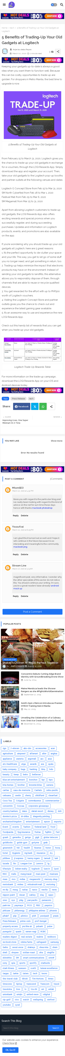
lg (48, 863)
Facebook (23, 406)
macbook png (20, 547)
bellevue (36, 774)
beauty (6, 774)
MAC (5, 874)
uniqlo (19, 994)
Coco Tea (7, 801)
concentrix (8, 806)
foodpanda (8, 832)
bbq (43, 769)
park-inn (6, 905)
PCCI (29, 905)
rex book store (9, 942)
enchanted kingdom (12, 822)
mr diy (5, 890)
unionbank (7, 994)
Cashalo (38, 790)
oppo (50, 895)
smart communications (33, 958)
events (15, 827)
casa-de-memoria (21, 790)
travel (56, 984)
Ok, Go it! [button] (10, 1050)
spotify (33, 963)
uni (42, 989)
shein (55, 947)
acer (53, 748)
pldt (34, 916)
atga (23, 764)
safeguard (41, 942)
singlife (50, 952)
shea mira (43, 947)
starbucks (45, 963)
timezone (7, 984)
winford (50, 1000)
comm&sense (34, 801)
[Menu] (4, 4)
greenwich (7, 848)
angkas (54, 753)
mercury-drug (50, 879)
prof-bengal (41, 921)
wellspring (38, 1000)
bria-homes (8, 785)
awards (33, 764)
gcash (5, 837)
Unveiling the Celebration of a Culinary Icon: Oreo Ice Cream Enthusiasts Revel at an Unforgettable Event (42, 720)
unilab (51, 989)
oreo (5, 900)
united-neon (32, 994)
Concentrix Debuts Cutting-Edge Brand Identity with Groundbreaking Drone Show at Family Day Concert (42, 677)
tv (25, 989)
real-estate (26, 937)
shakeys (31, 947)
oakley (32, 895)
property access (10, 926)
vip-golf (7, 1000)
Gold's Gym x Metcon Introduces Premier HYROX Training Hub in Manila (41, 704)
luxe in (47, 869)
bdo (51, 769)
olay (42, 895)
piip (15, 916)
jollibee (6, 858)
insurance (41, 853)
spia (13, 963)
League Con (26, 863)
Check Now (8, 1043)
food (52, 827)
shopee (15, 952)
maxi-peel (40, 874)
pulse (49, 926)
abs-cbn (27, 748)
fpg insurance (24, 832)
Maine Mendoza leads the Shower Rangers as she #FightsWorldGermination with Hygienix (42, 691)
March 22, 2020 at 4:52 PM (22, 491)
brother (21, 785)
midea (20, 884)
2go (4, 748)
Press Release (18, 398)
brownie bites (35, 785)
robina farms (26, 942)
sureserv (22, 968)
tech (12, 28)
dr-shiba (25, 816)
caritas (6, 790)
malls (13, 874)
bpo (51, 780)
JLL (51, 853)
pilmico (24, 916)
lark (56, 858)
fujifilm (48, 832)
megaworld (35, 879)
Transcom (44, 984)
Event (5, 827)
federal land (40, 827)
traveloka (7, 989)
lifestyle (7, 869)
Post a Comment (32, 611)
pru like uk (27, 926)
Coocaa (20, 806)
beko (25, 774)
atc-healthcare (10, 764)
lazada (6, 863)
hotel (5, 853)
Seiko (5, 947)
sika (41, 952)
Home (4, 28)
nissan (22, 895)
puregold (7, 932)
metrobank (8, 884)
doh (60, 811)
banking (33, 769)
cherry (28, 795)
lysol (56, 869)
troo (18, 989)
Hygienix (16, 853)
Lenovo (39, 863)
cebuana (7, 795)
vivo (17, 1000)
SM (17, 958)
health (27, 848)
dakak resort (37, 811)
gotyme (35, 843)
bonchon (33, 780)
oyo (13, 900)
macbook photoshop (42, 508)
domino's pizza (10, 816)
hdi (18, 848)
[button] (54, 4)
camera (49, 785)
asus (50, 759)
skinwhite (7, 958)
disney (50, 811)
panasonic (46, 900)
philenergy (20, 911)
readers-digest (10, 937)
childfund (39, 795)
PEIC (38, 905)
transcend (31, 984)
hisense (37, 848)
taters (26, 973)
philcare (6, 911)
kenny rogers (34, 858)
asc (42, 759)
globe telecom (51, 837)
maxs (5, 879)
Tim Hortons (38, 979)
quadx (18, 932)
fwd (57, 832)
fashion (26, 827)
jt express (18, 858)
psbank (39, 926)
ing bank (28, 853)
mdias (22, 879)
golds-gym (22, 843)
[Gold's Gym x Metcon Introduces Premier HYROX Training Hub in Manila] (10, 707)
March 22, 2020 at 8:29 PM (22, 530)
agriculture (8, 753)
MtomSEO (18, 487)
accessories (41, 748)
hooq (57, 848)
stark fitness (8, 968)
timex (50, 979)
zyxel (17, 1005)
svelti (33, 968)
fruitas (38, 832)
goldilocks (8, 843)
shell (5, 952)
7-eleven (15, 748)
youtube (7, 1005)
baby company (10, 769)
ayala (50, 764)
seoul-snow (17, 947)
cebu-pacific (52, 790)
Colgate (20, 801)
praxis (56, 916)
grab (45, 843)
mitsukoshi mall (34, 884)
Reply (16, 515)
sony (5, 963)
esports (57, 822)
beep (16, 774)
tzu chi (34, 989)
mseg (15, 890)
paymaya (19, 905)
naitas (25, 890)
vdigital (46, 994)
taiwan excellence (49, 968)
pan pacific (32, 900)
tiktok (25, 979)
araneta (20, 759)
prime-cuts (25, 921)
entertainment (33, 822)
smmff (51, 958)
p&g (21, 900)
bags (23, 769)
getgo (28, 837)
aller (44, 753)
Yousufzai (18, 526)
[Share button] (51, 406)
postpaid (44, 916)
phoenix (53, 911)
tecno (44, 973)
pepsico (48, 905)
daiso (24, 811)
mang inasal (26, 874)
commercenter (52, 801)
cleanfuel (53, 795)
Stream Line (19, 565)
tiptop (19, 984)
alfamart (34, 753)
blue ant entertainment (14, 780)
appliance (7, 759)
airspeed (21, 753)
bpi (43, 780)
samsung (54, 942)
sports (22, 963)
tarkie (15, 973)
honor (48, 848)
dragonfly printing (41, 816)
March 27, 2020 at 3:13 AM (22, 569)
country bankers (10, 811)
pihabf (6, 916)
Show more (56, 441)
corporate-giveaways (38, 806)
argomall (32, 759)
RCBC (43, 932)
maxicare (54, 874)
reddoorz (51, 937)
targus (6, 973)
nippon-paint (9, 895)
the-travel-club (10, 979)
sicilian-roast (29, 952)
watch (26, 1000)
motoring (50, 884)
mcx (13, 879)
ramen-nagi (31, 932)
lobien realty (21, 869)
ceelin (18, 795)
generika (16, 837)
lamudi (47, 858)
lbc (14, 863)
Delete (24, 515)
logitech (36, 869)
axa (42, 764)
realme (39, 937)
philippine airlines (37, 911)
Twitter (34, 406)
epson (47, 822)
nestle (44, 890)
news (54, 890)
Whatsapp (43, 406)
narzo (34, 890)
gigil (37, 837)
